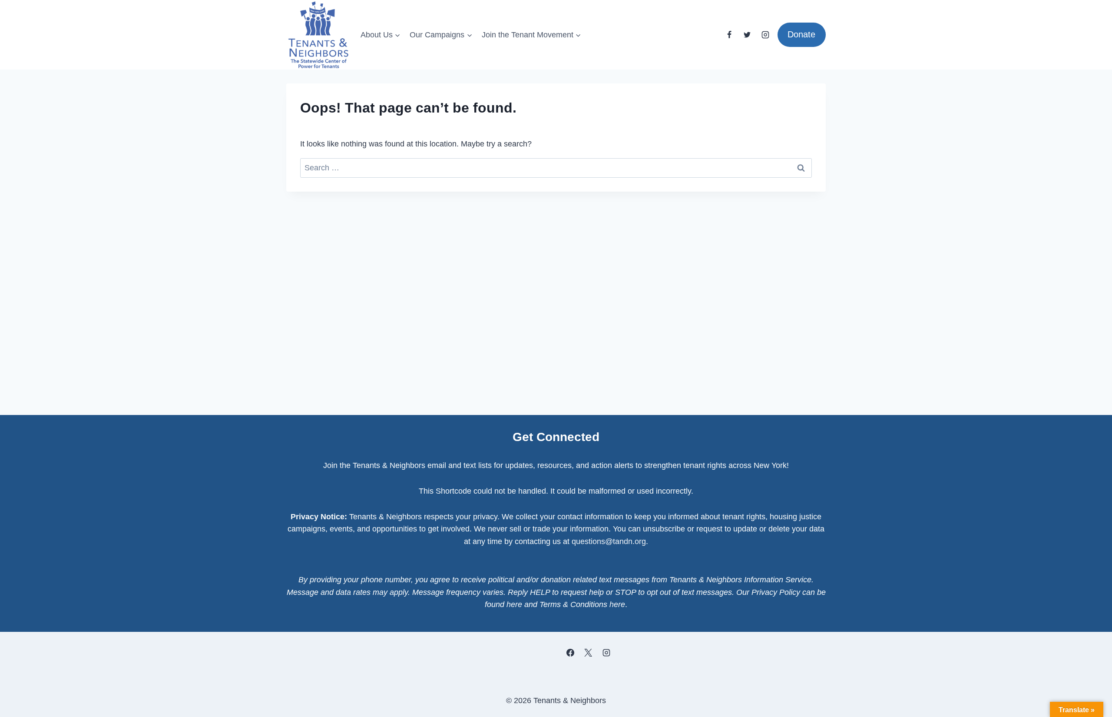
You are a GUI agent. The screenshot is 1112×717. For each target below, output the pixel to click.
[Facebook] (729, 35)
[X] (588, 653)
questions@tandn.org (609, 541)
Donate (801, 34)
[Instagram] (765, 35)
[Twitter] (747, 35)
